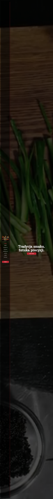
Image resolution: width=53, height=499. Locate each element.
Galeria (5, 253)
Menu (5, 245)
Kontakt (5, 257)
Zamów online (31, 253)
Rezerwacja (5, 251)
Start (5, 243)
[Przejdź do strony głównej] (5, 238)
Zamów (5, 261)
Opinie (5, 255)
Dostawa (5, 249)
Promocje (5, 247)
